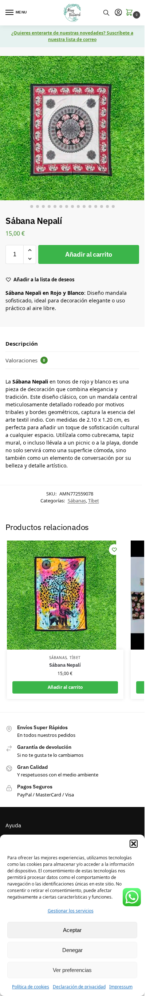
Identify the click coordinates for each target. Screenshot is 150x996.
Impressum (121, 987)
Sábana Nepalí (65, 665)
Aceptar (72, 930)
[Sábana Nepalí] (65, 595)
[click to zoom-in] (72, 128)
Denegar (72, 950)
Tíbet (93, 500)
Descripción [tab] (21, 343)
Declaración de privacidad (79, 987)
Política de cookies (30, 987)
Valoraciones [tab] (25, 360)
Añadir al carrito (88, 254)
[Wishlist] (114, 549)
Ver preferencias (72, 970)
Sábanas (77, 500)
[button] (133, 843)
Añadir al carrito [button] (65, 687)
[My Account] (118, 12)
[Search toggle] (106, 12)
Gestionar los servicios (71, 911)
